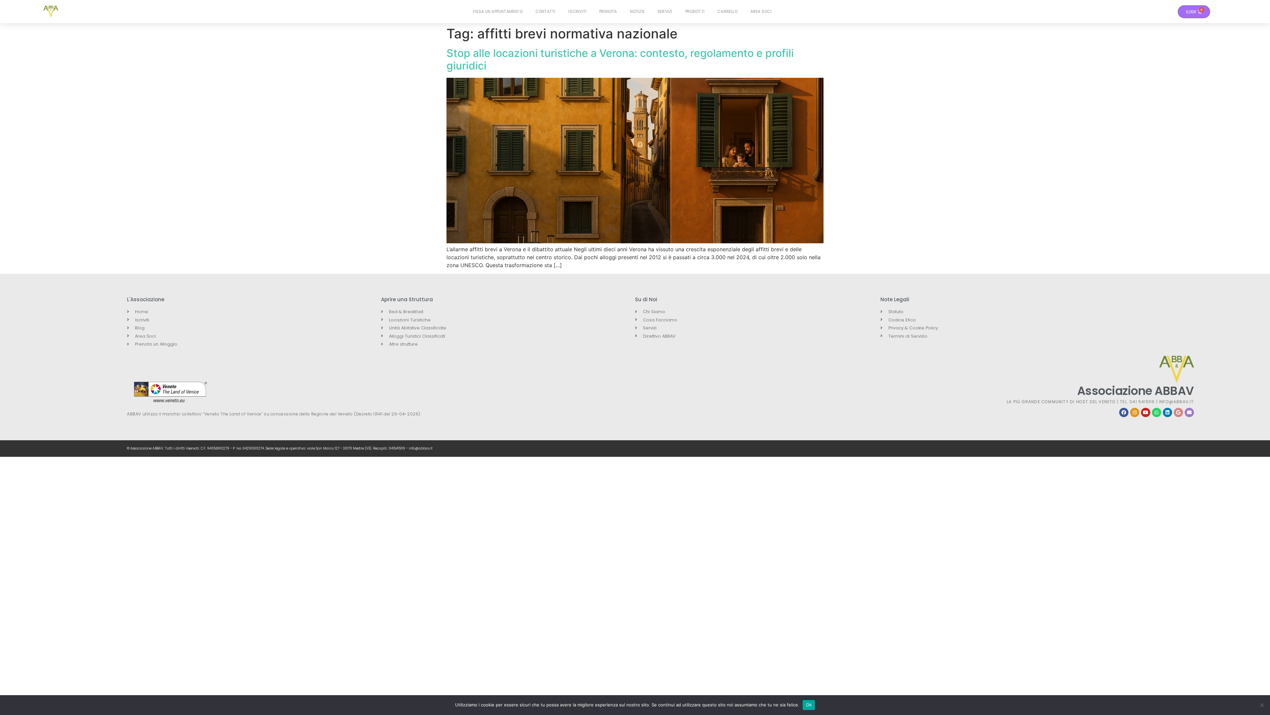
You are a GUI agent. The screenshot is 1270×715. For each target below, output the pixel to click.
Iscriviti (577, 11)
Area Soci (761, 11)
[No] (1261, 705)
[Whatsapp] (1156, 412)
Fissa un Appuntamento (498, 11)
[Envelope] (1189, 412)
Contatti (545, 11)
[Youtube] (1145, 412)
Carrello (727, 11)
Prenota (608, 11)
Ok (809, 704)
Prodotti (695, 11)
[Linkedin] (1167, 412)
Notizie (637, 11)
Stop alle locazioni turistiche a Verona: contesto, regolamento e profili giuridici (620, 59)
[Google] (1178, 412)
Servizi (664, 11)
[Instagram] (1134, 412)
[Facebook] (1123, 412)
